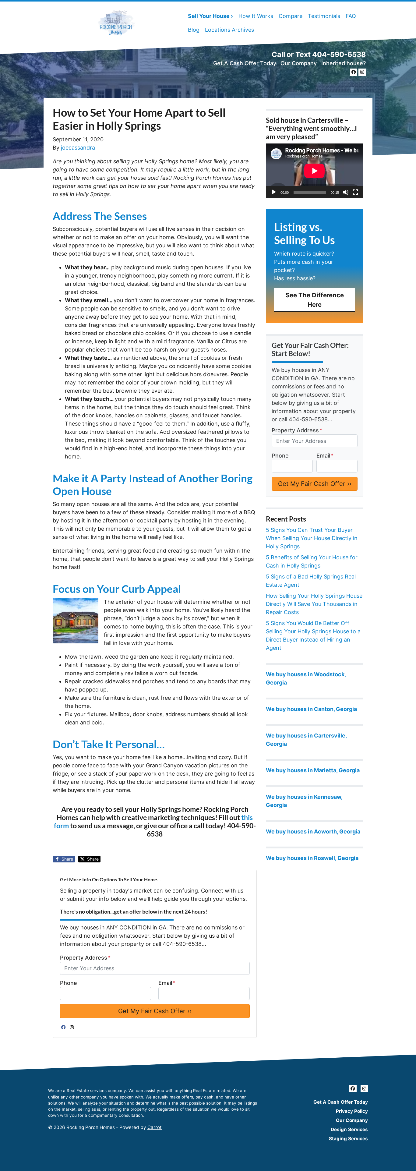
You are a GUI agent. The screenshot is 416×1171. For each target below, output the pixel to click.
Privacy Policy (352, 1111)
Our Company (298, 63)
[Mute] (346, 192)
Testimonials (324, 16)
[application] (314, 170)
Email (166, 983)
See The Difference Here (315, 299)
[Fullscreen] (355, 192)
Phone (68, 983)
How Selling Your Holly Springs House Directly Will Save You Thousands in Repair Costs (314, 604)
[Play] (274, 192)
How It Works (255, 16)
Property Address (85, 957)
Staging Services (348, 1138)
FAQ (351, 16)
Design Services (349, 1129)
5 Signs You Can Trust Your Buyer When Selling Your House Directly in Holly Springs (312, 538)
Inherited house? (343, 63)
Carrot (154, 1127)
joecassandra (78, 147)
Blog (193, 30)
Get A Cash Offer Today (244, 63)
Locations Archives (229, 30)
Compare (290, 16)
